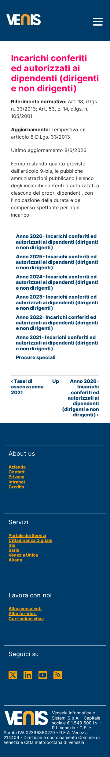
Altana (15, 559)
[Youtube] (42, 675)
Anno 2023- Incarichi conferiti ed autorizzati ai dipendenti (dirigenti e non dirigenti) (57, 302)
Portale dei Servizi (27, 535)
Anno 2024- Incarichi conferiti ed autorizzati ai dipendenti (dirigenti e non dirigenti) (57, 282)
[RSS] (57, 675)
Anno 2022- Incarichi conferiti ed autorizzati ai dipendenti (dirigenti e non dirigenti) (57, 322)
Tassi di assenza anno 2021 (27, 386)
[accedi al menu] (98, 22)
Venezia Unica (23, 554)
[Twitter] (13, 675)
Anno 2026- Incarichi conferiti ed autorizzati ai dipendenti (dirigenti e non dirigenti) (57, 241)
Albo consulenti (25, 608)
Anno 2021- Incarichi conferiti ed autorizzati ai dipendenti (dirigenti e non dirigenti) (57, 343)
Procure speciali (36, 357)
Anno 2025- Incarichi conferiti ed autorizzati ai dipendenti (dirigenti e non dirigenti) (57, 262)
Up (55, 381)
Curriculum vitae (26, 618)
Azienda (17, 466)
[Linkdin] (28, 675)
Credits (16, 486)
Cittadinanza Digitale (30, 540)
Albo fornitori (23, 613)
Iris (12, 545)
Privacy (16, 476)
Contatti (17, 471)
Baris (14, 550)
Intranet (17, 481)
